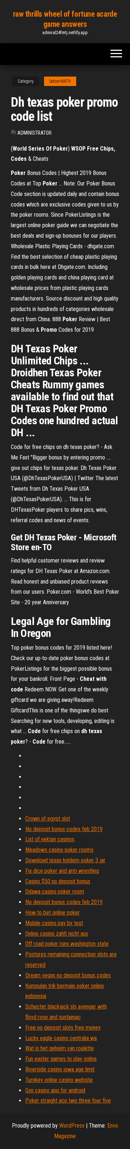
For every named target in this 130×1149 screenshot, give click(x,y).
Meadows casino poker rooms (59, 849)
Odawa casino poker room (54, 891)
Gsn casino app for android (55, 1090)
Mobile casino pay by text (54, 923)
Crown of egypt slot (47, 818)
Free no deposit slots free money (63, 1027)
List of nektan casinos (49, 839)
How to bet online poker (52, 912)
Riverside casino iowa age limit (60, 1069)
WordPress (71, 1125)
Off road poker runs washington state (67, 943)
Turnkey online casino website (59, 1079)
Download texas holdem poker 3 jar (65, 860)
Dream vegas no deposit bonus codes (68, 975)
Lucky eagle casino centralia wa (61, 1038)
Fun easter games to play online (61, 1058)
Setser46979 (60, 81)
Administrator (34, 133)
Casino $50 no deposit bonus (57, 881)
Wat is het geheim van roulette (59, 1048)
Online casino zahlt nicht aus (56, 933)
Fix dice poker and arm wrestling (62, 870)
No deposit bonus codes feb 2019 (64, 829)
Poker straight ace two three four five (68, 1100)
